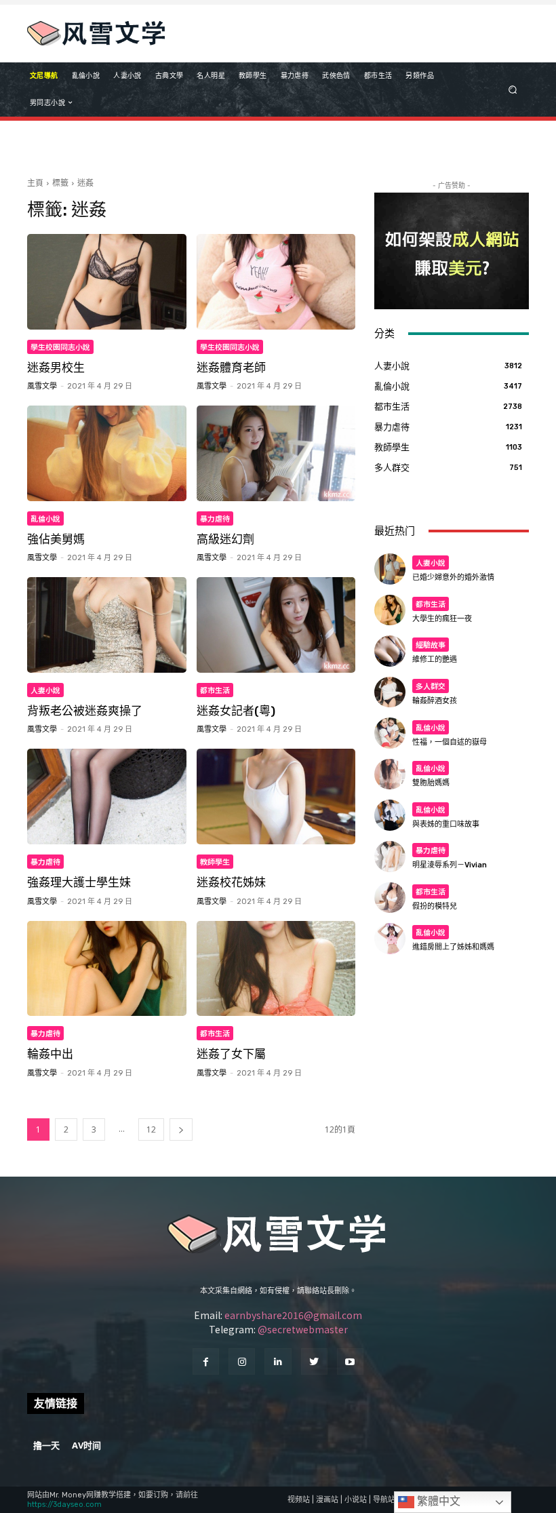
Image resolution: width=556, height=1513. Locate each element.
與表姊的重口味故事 (445, 824)
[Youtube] (350, 1361)
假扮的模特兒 (434, 906)
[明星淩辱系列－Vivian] (389, 856)
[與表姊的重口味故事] (389, 815)
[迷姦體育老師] (276, 282)
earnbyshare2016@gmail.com (293, 1315)
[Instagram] (242, 1361)
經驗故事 (430, 644)
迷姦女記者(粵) (236, 711)
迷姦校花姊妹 (231, 882)
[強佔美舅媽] (106, 453)
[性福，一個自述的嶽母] (389, 733)
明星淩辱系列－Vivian (449, 865)
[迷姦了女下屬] (276, 969)
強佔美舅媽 (56, 539)
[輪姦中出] (106, 969)
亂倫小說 (45, 518)
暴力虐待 (215, 518)
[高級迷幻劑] (276, 453)
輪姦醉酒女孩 (434, 700)
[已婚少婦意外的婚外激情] (389, 569)
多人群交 (430, 685)
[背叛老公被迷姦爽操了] (106, 625)
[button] (513, 89)
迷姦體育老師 (231, 367)
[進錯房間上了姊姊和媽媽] (389, 938)
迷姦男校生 (56, 367)
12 (151, 1129)
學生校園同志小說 (60, 346)
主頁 (35, 183)
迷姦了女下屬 (231, 1054)
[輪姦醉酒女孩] (389, 692)
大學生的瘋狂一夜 (442, 618)
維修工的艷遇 (434, 659)
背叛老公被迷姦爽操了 (84, 711)
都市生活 (215, 689)
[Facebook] (206, 1361)
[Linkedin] (277, 1361)
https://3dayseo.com (64, 1504)
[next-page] (181, 1129)
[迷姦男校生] (106, 282)
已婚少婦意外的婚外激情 (453, 577)
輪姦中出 (50, 1054)
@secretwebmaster (303, 1329)
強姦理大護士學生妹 (79, 882)
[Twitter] (314, 1361)
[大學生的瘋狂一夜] (389, 610)
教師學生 (215, 861)
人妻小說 (45, 689)
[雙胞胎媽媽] (389, 774)
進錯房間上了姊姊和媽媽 (453, 947)
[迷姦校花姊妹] (276, 796)
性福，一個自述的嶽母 (449, 742)
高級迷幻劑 (225, 539)
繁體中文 (437, 1501)
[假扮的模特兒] (389, 897)
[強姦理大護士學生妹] (106, 796)
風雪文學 (42, 386)
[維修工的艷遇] (389, 651)
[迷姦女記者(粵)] (276, 625)
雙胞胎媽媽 (431, 783)
